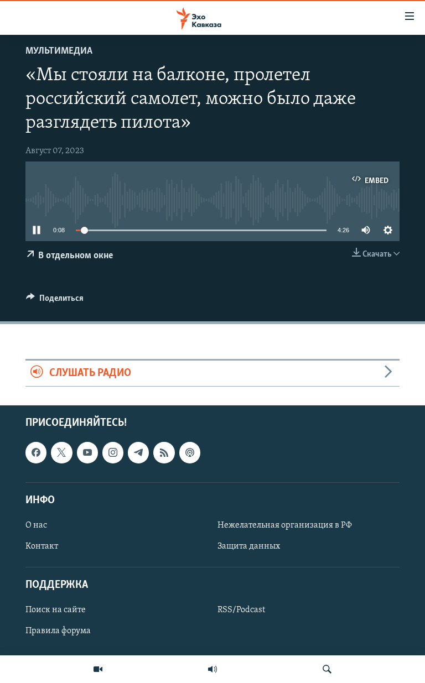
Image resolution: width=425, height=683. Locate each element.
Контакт (41, 546)
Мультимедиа (58, 51)
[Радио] (212, 669)
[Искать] (327, 669)
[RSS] (163, 452)
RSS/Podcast (241, 610)
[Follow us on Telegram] (138, 452)
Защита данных (248, 546)
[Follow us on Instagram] (112, 452)
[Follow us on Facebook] (35, 452)
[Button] (55, 300)
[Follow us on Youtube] (87, 452)
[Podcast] (189, 452)
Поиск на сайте (55, 610)
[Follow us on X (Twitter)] (61, 452)
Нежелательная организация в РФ (284, 525)
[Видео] (98, 669)
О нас (36, 525)
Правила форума (58, 631)
